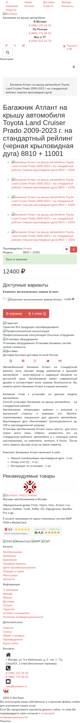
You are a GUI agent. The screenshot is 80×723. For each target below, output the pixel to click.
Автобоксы (9, 555)
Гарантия (9, 609)
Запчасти (9, 579)
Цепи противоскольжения (19, 567)
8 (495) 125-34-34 (40, 25)
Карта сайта (10, 643)
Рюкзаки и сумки (13, 571)
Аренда (66, 2)
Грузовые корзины (14, 563)
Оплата (29, 6)
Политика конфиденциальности (23, 616)
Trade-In (48, 6)
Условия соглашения (16, 613)
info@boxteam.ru (16, 686)
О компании (10, 589)
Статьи (7, 631)
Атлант (27, 248)
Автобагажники (12, 551)
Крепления (10, 559)
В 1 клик (36, 314)
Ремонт (7, 597)
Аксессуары (10, 575)
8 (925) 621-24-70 (40, 40)
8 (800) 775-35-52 (40, 33)
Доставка (48, 2)
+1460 (68, 299)
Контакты (67, 6)
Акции (28, 2)
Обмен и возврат (13, 635)
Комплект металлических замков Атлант (30, 291)
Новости (11, 9)
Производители (13, 639)
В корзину (14, 314)
